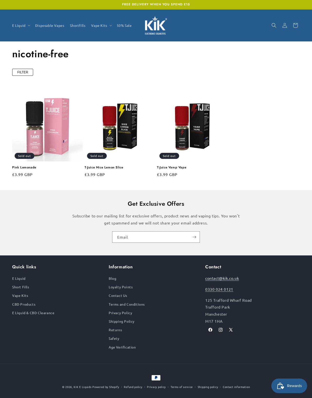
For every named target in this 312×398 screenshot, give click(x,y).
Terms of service (182, 387)
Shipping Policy (122, 321)
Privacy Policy (120, 313)
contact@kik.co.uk (222, 278)
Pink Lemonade (24, 167)
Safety (114, 338)
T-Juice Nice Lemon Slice (104, 167)
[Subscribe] (194, 237)
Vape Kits (20, 295)
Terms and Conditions (127, 304)
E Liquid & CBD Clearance (33, 313)
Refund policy (133, 387)
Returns (115, 330)
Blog (112, 278)
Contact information (236, 387)
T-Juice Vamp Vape (171, 167)
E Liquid (19, 278)
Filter (22, 72)
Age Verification (122, 347)
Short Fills (20, 287)
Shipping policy (208, 387)
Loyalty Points (121, 287)
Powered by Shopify (105, 387)
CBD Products (23, 304)
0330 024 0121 (219, 289)
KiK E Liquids (82, 387)
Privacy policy (156, 387)
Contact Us (118, 295)
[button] (20, 25)
